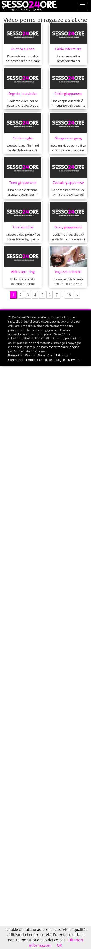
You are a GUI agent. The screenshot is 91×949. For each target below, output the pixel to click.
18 (69, 294)
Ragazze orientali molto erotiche (68, 273)
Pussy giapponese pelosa (68, 228)
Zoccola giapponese (68, 182)
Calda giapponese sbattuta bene (68, 95)
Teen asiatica (23, 227)
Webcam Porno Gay (39, 355)
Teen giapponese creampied (22, 184)
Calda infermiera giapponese (68, 50)
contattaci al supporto (64, 347)
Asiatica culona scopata (23, 50)
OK (59, 945)
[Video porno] (28, 4)
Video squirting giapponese (23, 273)
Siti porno (62, 355)
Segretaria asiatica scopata (22, 95)
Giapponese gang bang (68, 139)
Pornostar (15, 355)
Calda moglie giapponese (23, 139)
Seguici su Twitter (68, 360)
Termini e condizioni (39, 360)
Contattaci (15, 360)
